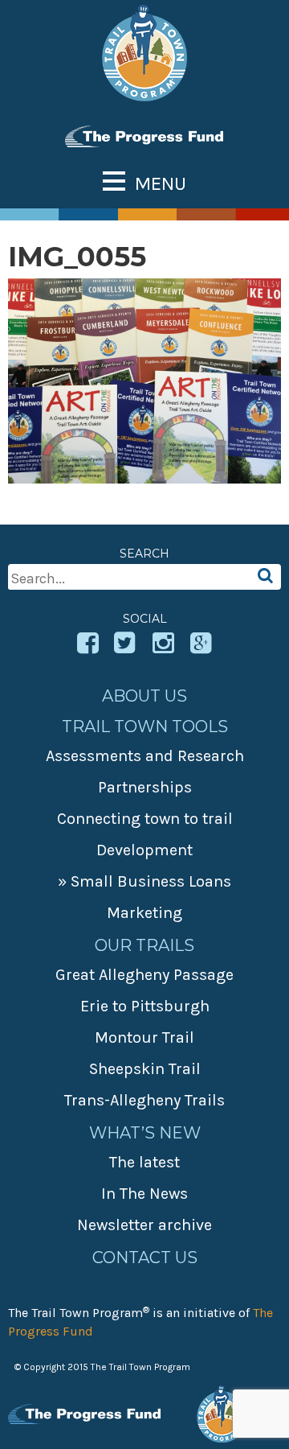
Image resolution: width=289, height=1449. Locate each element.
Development (144, 850)
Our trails (144, 945)
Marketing (144, 913)
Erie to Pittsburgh (145, 1006)
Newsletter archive (144, 1225)
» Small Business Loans (144, 881)
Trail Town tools (145, 726)
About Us (144, 696)
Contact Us (144, 1257)
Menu (160, 183)
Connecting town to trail (145, 818)
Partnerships (145, 787)
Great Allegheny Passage (144, 974)
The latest (144, 1162)
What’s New (145, 1132)
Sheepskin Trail (145, 1069)
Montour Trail (144, 1037)
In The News (144, 1193)
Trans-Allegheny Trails (144, 1100)
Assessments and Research (145, 756)
